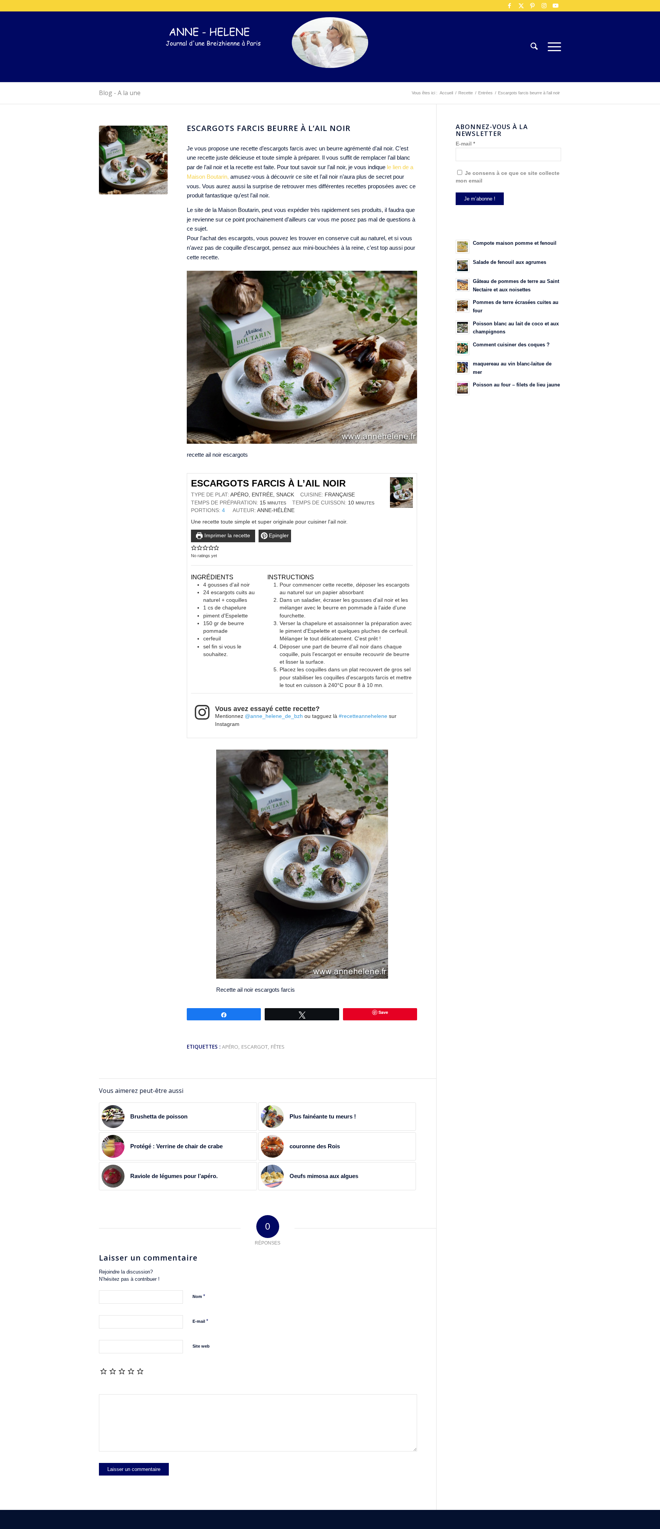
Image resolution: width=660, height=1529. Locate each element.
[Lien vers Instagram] (544, 5)
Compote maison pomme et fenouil (514, 243)
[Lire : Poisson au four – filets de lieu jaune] (462, 388)
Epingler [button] (278, 535)
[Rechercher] (534, 46)
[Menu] (552, 46)
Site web (201, 1346)
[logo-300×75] (213, 58)
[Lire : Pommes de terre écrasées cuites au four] (462, 306)
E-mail (200, 1321)
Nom (198, 1296)
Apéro (230, 1046)
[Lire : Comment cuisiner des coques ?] (462, 348)
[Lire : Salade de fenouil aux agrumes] (462, 266)
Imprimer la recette (226, 535)
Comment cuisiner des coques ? (511, 345)
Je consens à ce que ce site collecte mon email (508, 177)
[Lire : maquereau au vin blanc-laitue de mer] (462, 367)
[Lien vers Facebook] (509, 5)
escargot (254, 1046)
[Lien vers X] (521, 5)
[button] (194, 548)
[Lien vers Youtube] (555, 5)
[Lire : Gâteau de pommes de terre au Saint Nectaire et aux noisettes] (462, 285)
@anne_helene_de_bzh (274, 716)
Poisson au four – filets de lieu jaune (516, 385)
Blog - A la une (120, 93)
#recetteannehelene (363, 716)
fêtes (278, 1046)
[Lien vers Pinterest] (532, 5)
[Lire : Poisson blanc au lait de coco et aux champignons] (462, 327)
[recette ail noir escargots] (133, 160)
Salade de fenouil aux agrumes (509, 262)
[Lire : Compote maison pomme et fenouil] (462, 247)
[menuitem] (534, 46)
